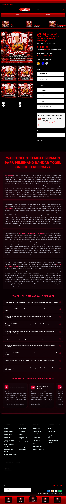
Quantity (39, 131)
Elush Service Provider (23, 438)
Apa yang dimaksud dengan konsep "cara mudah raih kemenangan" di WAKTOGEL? (30, 339)
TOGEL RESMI (43, 79)
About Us (50, 428)
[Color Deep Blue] (43, 63)
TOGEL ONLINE (43, 74)
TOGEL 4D (7, 437)
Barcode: (49, 43)
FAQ (34, 443)
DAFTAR (49, 15)
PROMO (8, 501)
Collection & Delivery (37, 432)
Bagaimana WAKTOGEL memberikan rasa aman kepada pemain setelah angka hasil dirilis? (29, 309)
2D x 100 (41, 101)
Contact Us (36, 440)
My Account (36, 428)
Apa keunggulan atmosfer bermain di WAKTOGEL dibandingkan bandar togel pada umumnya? (29, 360)
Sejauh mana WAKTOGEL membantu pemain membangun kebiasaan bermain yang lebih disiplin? (31, 353)
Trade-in (21, 444)
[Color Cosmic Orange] (38, 63)
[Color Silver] (46, 63)
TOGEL (6, 428)
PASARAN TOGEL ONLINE (9, 441)
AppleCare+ (22, 428)
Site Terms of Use (38, 449)
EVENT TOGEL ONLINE (10, 454)
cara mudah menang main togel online (31, 233)
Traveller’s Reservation (22, 448)
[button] (3, 10)
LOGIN (17, 15)
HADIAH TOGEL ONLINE (8, 450)
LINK (45, 501)
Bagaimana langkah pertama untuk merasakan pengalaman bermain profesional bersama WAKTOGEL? (31, 368)
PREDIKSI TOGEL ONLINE (9, 445)
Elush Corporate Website (52, 441)
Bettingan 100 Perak (45, 106)
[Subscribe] (29, 490)
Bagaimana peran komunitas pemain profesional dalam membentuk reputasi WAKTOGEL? (28, 316)
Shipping (46, 49)
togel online (9, 208)
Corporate (22, 431)
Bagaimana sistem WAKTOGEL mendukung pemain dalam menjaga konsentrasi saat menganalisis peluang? (30, 332)
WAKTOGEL (9, 175)
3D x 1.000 (42, 95)
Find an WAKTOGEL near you (53, 432)
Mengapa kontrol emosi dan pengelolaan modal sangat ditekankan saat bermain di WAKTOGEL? (30, 345)
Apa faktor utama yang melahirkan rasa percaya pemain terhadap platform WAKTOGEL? (31, 302)
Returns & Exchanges (36, 436)
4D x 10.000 (42, 90)
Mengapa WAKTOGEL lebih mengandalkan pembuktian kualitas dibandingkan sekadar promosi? (30, 324)
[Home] (24, 10)
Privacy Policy (37, 446)
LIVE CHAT (57, 501)
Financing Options (24, 442)
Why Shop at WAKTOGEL (51, 436)
